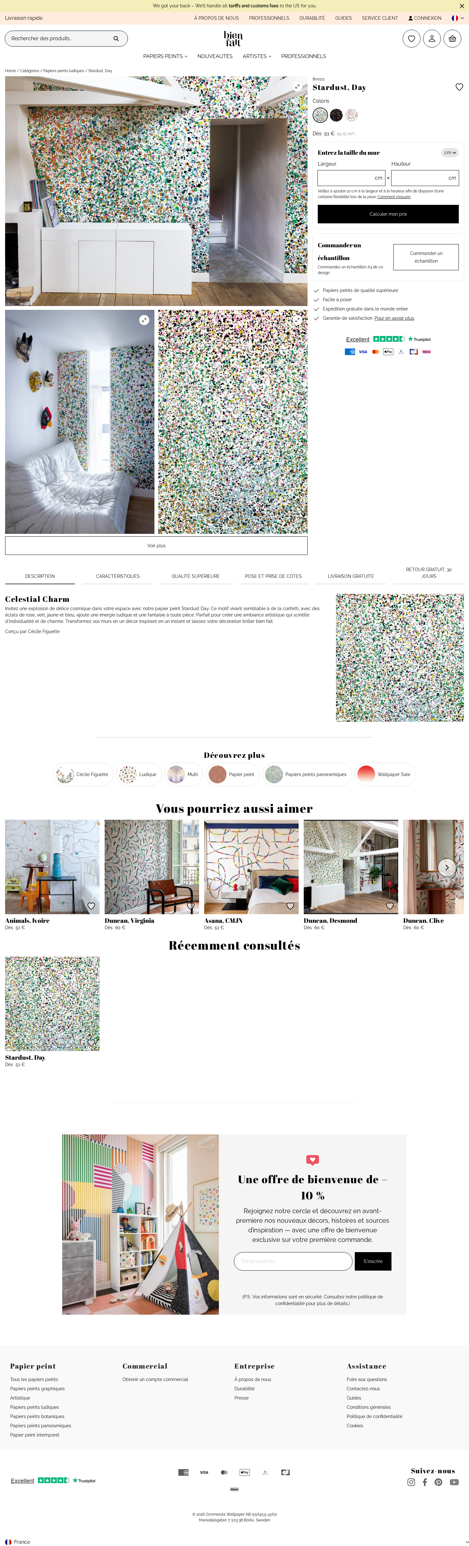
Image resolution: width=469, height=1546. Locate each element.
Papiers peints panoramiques (40, 1425)
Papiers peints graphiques (37, 1388)
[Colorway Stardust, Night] (336, 115)
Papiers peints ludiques (63, 71)
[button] (455, 18)
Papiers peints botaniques (37, 1416)
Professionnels (269, 18)
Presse (241, 1397)
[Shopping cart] (452, 39)
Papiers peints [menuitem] (163, 56)
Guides (343, 18)
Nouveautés (215, 56)
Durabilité (312, 18)
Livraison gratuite (351, 576)
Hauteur (423, 171)
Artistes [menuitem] (255, 56)
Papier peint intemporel (34, 1435)
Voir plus (156, 545)
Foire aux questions (367, 1379)
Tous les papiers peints (34, 1379)
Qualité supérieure (196, 576)
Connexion (428, 18)
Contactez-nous (363, 1388)
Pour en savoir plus (394, 318)
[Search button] (116, 38)
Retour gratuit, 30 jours (429, 573)
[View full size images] (297, 86)
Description (40, 576)
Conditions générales (369, 1407)
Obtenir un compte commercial (155, 1379)
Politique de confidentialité (374, 1416)
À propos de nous (216, 18)
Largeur (350, 171)
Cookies (355, 1425)
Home (10, 71)
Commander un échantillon (426, 257)
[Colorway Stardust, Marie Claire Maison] (352, 115)
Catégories (29, 71)
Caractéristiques (118, 576)
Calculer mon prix (388, 214)
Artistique (20, 1397)
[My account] (432, 39)
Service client (380, 18)
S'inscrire (373, 1261)
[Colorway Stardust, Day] (320, 115)
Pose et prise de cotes (273, 576)
